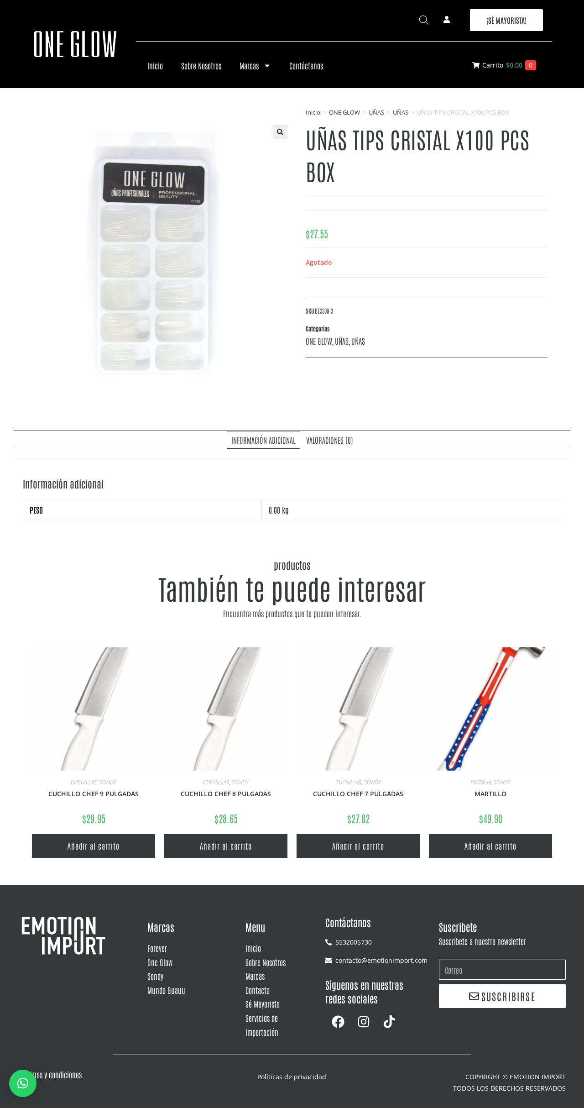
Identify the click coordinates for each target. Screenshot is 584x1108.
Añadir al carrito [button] (94, 845)
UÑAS (376, 112)
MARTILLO (490, 793)
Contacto (257, 990)
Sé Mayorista (262, 1003)
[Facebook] (338, 1021)
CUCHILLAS (84, 782)
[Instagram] (363, 1021)
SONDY (107, 782)
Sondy (155, 976)
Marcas (249, 65)
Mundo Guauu (166, 990)
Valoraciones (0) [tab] (329, 440)
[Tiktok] (389, 1021)
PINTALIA (480, 782)
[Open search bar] (423, 20)
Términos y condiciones (50, 1074)
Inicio (155, 65)
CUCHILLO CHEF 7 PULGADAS (358, 793)
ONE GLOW (344, 112)
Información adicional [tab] (263, 440)
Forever (157, 948)
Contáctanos (306, 65)
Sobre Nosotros (201, 65)
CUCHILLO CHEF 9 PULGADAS (93, 793)
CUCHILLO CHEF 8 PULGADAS (226, 793)
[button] (280, 132)
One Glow (159, 962)
